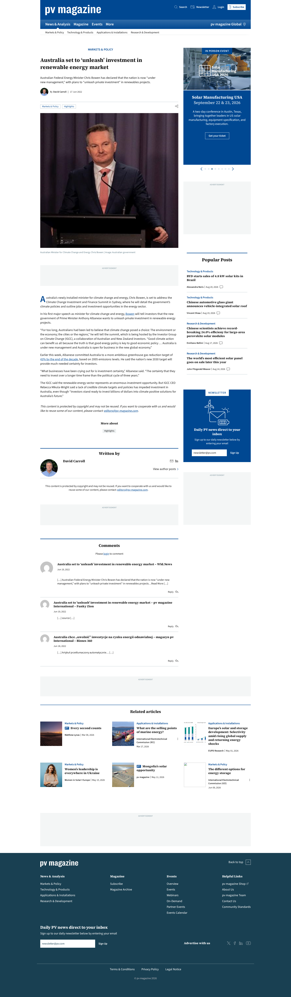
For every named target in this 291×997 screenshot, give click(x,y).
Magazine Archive (121, 889)
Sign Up (234, 453)
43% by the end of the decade (59, 359)
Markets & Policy (54, 32)
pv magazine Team (234, 895)
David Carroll (60, 92)
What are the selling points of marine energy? (157, 730)
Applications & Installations (112, 32)
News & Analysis (57, 24)
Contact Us (229, 901)
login (106, 554)
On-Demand (174, 901)
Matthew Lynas (72, 735)
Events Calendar (177, 913)
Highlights (69, 106)
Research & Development (145, 32)
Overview (172, 884)
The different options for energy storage (226, 771)
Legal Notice (173, 969)
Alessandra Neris (195, 287)
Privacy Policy (150, 969)
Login (221, 7)
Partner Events (176, 907)
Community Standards (236, 907)
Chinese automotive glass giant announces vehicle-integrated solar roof (217, 304)
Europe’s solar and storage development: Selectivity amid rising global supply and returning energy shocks (228, 736)
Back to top (236, 862)
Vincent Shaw (194, 313)
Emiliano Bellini (195, 343)
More (110, 24)
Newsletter (202, 7)
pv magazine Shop (234, 884)
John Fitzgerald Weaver (199, 369)
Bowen (129, 314)
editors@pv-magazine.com (121, 411)
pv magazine (143, 777)
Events (97, 24)
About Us (228, 889)
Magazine (81, 24)
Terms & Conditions (122, 969)
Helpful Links (232, 876)
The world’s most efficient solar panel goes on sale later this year (215, 360)
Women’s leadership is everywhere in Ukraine (82, 771)
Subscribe (116, 884)
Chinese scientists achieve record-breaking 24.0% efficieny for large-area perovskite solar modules (216, 332)
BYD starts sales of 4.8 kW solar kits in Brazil (215, 278)
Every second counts (86, 728)
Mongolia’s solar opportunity (152, 768)
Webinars (173, 895)
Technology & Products (80, 32)
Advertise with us (197, 943)
